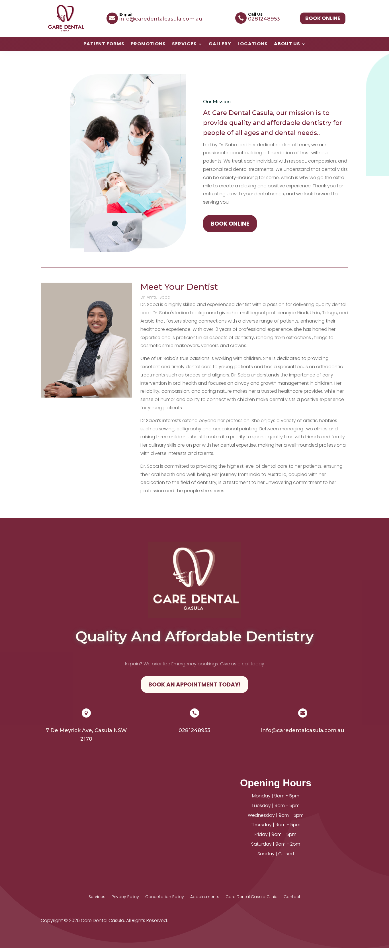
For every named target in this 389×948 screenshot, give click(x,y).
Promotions (148, 44)
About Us (287, 44)
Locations (253, 44)
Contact (292, 897)
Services (184, 44)
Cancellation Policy (164, 897)
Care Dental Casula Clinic (251, 897)
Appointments (204, 897)
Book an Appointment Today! (194, 684)
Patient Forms (103, 44)
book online (322, 18)
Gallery (220, 44)
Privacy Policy (125, 897)
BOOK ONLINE (230, 224)
